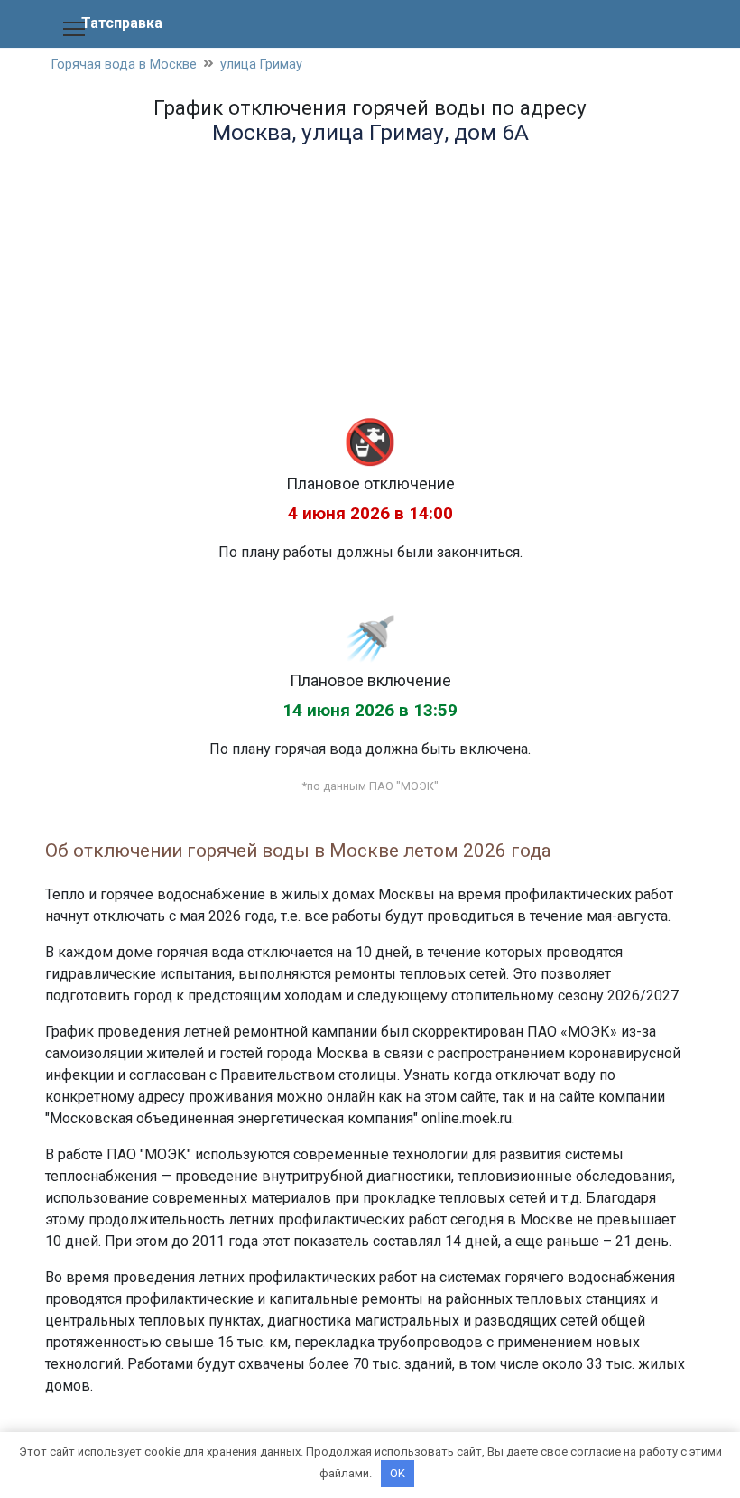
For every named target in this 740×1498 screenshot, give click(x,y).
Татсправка (121, 23)
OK (397, 1473)
